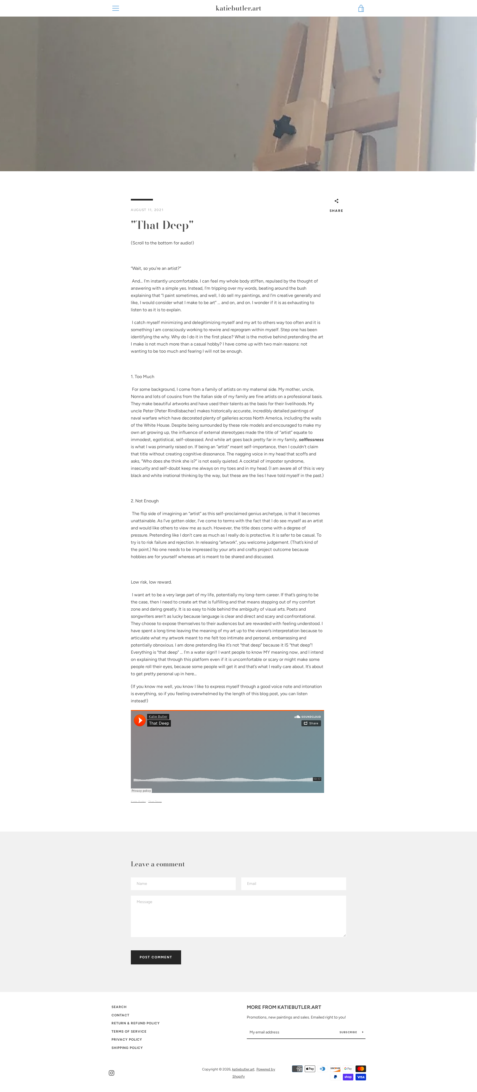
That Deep (155, 801)
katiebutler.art (238, 8)
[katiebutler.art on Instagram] (111, 1072)
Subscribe (349, 1032)
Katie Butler (138, 801)
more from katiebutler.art (284, 1007)
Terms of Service (129, 1031)
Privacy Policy (127, 1039)
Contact (120, 1015)
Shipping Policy (127, 1048)
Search (119, 1007)
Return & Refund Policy (136, 1023)
